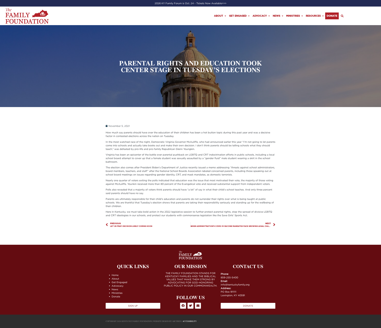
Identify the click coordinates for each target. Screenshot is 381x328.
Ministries (293, 16)
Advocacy (260, 16)
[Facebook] (183, 306)
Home (115, 275)
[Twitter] (190, 306)
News (276, 16)
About (218, 16)
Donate (332, 16)
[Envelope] (198, 306)
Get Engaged (238, 16)
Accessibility (190, 321)
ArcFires (176, 321)
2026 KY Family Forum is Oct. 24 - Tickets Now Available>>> (190, 3)
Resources (313, 16)
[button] (342, 15)
